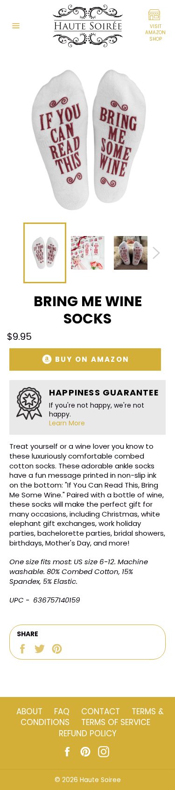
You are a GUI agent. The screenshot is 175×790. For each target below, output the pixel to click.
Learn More (67, 423)
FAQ (62, 711)
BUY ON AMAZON (91, 359)
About (29, 711)
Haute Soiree (100, 780)
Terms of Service (115, 722)
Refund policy (88, 733)
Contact (100, 711)
